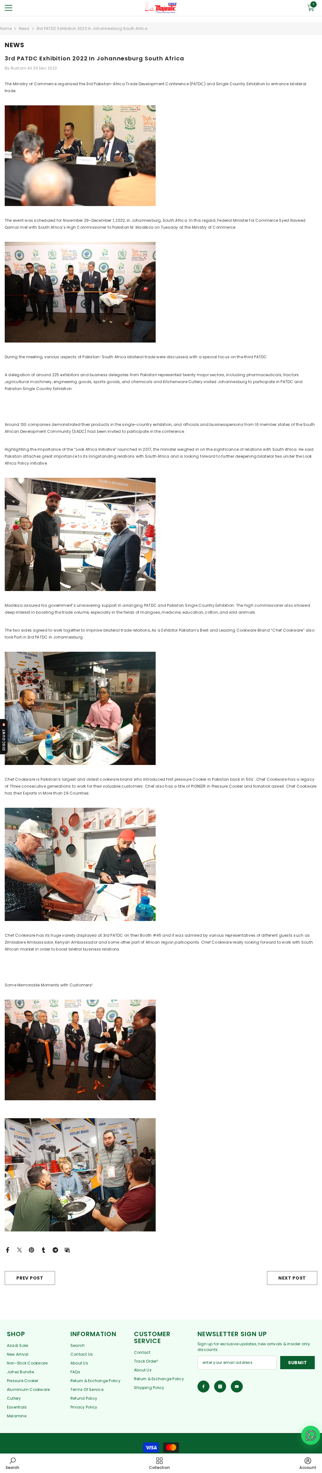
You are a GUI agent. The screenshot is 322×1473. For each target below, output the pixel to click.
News (24, 28)
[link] (12, 1463)
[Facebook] (7, 1249)
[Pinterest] (31, 1249)
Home (6, 28)
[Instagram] (220, 1386)
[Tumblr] (43, 1249)
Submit (297, 1362)
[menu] (8, 8)
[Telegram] (55, 1249)
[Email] (67, 1249)
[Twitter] (19, 1249)
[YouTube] (237, 1386)
